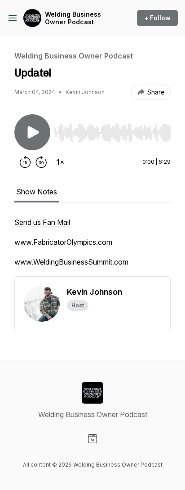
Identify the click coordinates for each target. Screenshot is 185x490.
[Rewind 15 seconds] (25, 162)
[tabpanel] (92, 246)
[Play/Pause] (32, 132)
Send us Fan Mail (42, 222)
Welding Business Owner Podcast (73, 18)
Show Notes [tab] (36, 191)
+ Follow (157, 18)
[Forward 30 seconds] (41, 162)
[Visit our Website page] (92, 438)
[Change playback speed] (60, 162)
